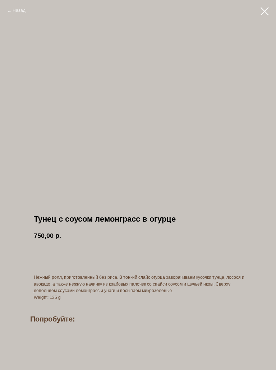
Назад (19, 10)
